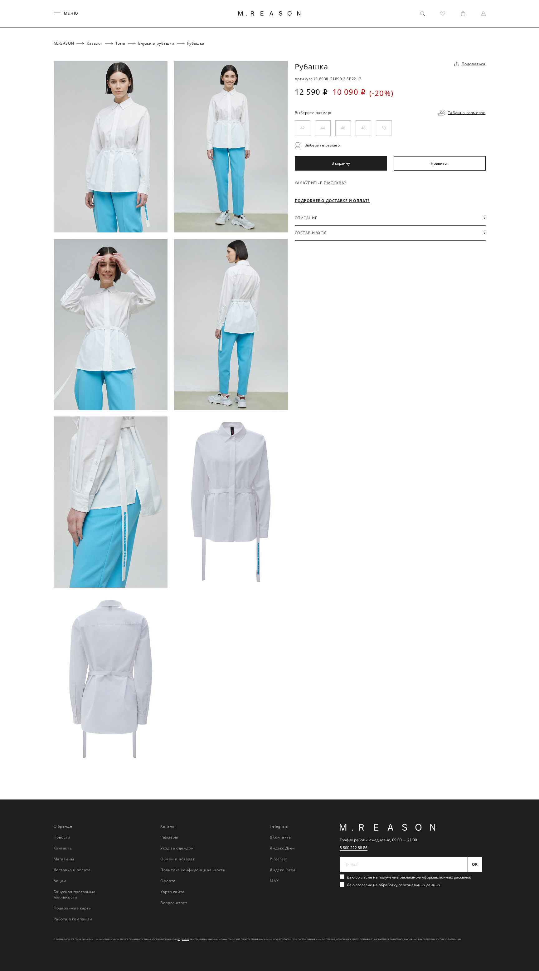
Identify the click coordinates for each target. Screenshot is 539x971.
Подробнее (183, 939)
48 (363, 128)
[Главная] (269, 13)
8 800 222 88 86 (353, 847)
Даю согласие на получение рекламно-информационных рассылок (409, 877)
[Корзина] (463, 13)
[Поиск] (422, 13)
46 (343, 128)
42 (302, 128)
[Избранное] (442, 13)
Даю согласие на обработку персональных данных (393, 885)
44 (323, 128)
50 (383, 128)
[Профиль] (483, 13)
